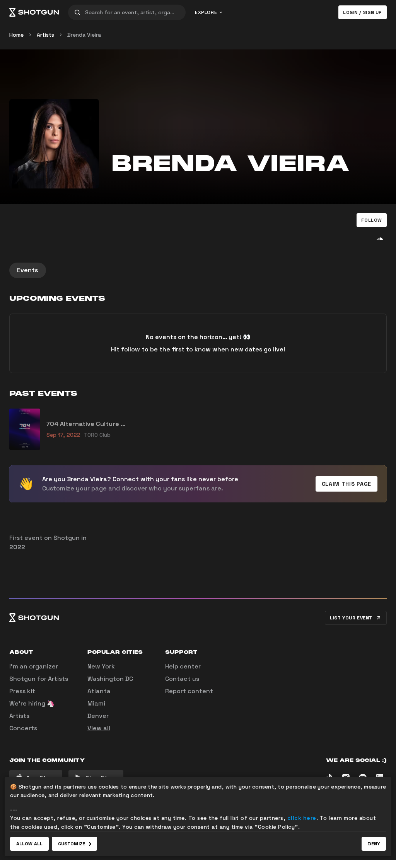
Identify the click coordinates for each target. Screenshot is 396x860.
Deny (374, 844)
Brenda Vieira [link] (84, 34)
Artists (45, 34)
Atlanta (99, 691)
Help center (183, 666)
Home (16, 34)
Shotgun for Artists (38, 679)
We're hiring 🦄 (32, 703)
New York (101, 666)
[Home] (34, 12)
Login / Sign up (362, 12)
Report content (189, 691)
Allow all (29, 844)
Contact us (182, 679)
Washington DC (110, 679)
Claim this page (347, 483)
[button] (372, 220)
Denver (98, 716)
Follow (371, 220)
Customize (71, 844)
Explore (206, 12)
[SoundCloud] (380, 239)
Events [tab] (27, 270)
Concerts (23, 728)
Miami (96, 703)
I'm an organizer (33, 666)
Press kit (22, 691)
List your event (351, 618)
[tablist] (198, 270)
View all (98, 728)
